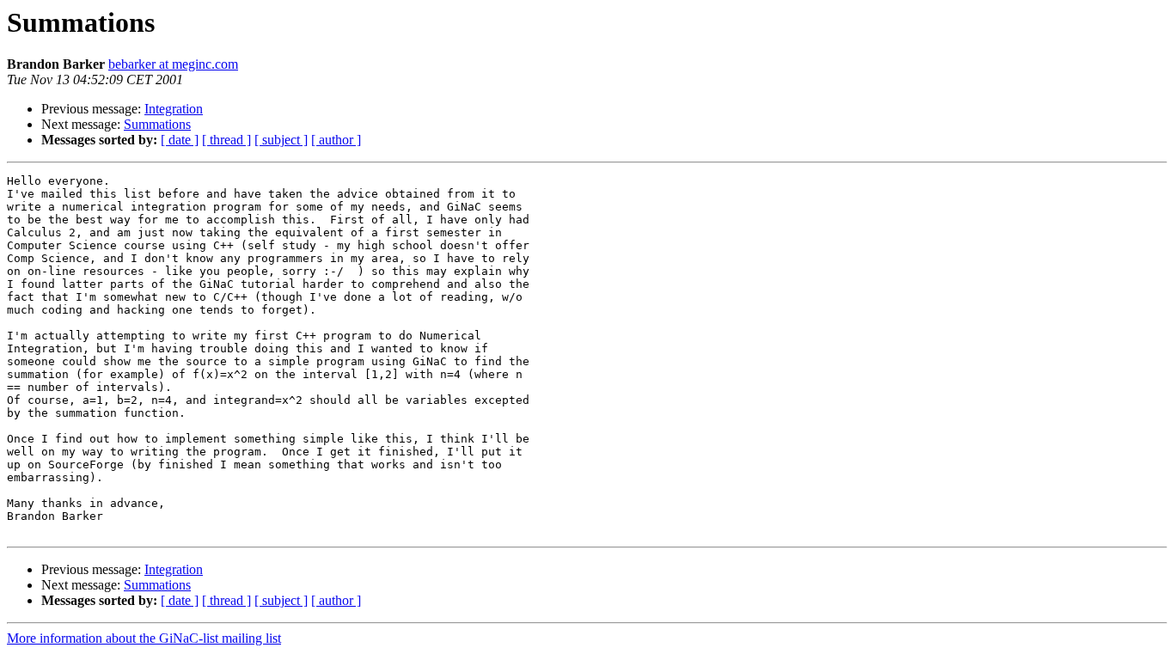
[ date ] (180, 139)
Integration (173, 108)
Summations (157, 124)
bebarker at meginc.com (173, 64)
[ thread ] (226, 139)
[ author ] (336, 139)
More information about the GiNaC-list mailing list (144, 638)
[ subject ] (281, 139)
